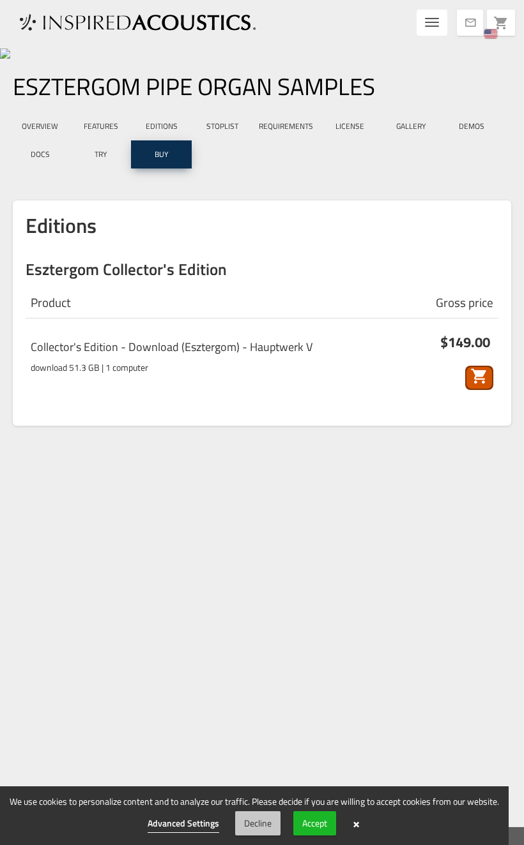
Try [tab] (101, 154)
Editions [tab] (162, 126)
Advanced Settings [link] (183, 823)
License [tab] (349, 126)
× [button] (356, 823)
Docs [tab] (40, 154)
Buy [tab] (161, 154)
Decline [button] (258, 823)
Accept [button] (314, 823)
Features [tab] (101, 126)
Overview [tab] (40, 126)
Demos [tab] (471, 126)
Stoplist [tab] (222, 126)
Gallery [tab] (411, 126)
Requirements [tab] (286, 126)
